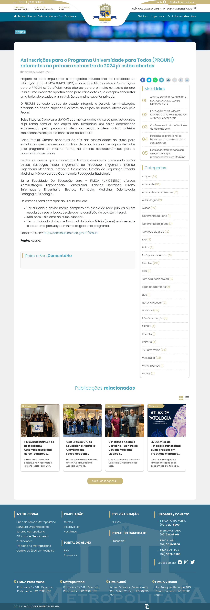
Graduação (22, 8)
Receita (148, 334)
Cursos (68, 522)
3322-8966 (173, 554)
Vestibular (151, 358)
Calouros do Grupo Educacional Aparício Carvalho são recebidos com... (80, 448)
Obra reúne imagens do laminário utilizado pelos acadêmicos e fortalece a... (165, 463)
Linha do (36, 522)
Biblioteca (143, 16)
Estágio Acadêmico (157, 255)
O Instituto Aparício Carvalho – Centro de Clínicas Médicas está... (124, 463)
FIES (146, 271)
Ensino (41, 16)
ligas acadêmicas (156, 287)
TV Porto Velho (154, 350)
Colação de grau (155, 231)
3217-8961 (172, 534)
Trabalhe (33, 546)
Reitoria (149, 342)
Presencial (70, 555)
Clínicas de (32, 536)
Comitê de (35, 550)
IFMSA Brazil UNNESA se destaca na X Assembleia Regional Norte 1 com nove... (39, 448)
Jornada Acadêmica (157, 279)
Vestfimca (70, 531)
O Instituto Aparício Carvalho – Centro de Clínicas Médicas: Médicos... (123, 448)
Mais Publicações (103, 481)
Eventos (150, 263)
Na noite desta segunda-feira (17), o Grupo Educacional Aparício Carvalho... (81, 463)
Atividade (151, 184)
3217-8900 (172, 524)
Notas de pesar (154, 302)
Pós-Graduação (154, 318)
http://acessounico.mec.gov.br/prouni (70, 233)
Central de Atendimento (180, 16)
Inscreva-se (71, 527)
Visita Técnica (152, 365)
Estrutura (32, 527)
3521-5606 (173, 544)
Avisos (149, 208)
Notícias (150, 310)
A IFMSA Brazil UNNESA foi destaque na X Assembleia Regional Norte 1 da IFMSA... (38, 463)
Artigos (20, 32)
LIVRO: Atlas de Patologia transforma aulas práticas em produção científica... (166, 448)
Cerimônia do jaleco (157, 224)
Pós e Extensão (44, 8)
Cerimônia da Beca (156, 216)
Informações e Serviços (61, 16)
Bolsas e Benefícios (179, 8)
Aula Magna (152, 200)
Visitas (148, 373)
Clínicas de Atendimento (148, 8)
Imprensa (156, 16)
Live (146, 295)
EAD (64, 8)
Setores (30, 531)
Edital (147, 247)
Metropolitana (25, 16)
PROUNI (148, 326)
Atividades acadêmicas (160, 192)
